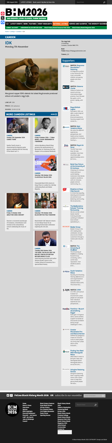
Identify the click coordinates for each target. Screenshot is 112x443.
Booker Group (75, 227)
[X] (2, 18)
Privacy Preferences (64, 432)
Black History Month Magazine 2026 (83, 28)
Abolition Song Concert (15, 215)
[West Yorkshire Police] (66, 127)
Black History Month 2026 (64, 404)
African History (45, 407)
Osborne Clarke (76, 87)
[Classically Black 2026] (46, 163)
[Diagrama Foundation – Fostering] (66, 66)
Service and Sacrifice (78, 24)
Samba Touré (11, 139)
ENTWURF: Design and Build (98, 439)
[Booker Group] (66, 226)
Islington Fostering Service (77, 370)
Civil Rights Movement (47, 411)
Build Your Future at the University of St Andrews (77, 166)
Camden (18, 31)
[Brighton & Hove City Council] (66, 190)
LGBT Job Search (28, 417)
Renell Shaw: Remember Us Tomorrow (44, 140)
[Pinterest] (2, 13)
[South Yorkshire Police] (66, 271)
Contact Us (61, 429)
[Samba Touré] (17, 125)
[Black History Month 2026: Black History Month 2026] (26, 14)
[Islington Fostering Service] (66, 369)
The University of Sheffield (75, 248)
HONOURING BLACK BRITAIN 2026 (31, 28)
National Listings (60, 24)
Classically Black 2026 (43, 177)
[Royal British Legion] (66, 108)
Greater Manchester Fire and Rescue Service (77, 332)
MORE (53, 114)
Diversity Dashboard (29, 413)
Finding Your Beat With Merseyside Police (77, 352)
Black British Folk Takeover (45, 215)
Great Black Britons (46, 405)
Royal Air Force (77, 146)
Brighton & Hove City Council (76, 190)
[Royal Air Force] (66, 145)
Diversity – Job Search (30, 415)
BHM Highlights (27, 411)
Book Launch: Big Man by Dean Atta (44, 2)
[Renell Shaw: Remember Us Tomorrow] (46, 125)
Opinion (25, 409)
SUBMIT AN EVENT (12, 28)
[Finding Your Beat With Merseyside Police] (66, 351)
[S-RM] (66, 290)
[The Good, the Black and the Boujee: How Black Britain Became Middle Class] (46, 238)
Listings (12, 31)
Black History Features (47, 403)
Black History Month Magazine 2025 (64, 422)
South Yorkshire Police (76, 272)
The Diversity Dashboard (98, 24)
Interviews (26, 407)
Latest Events (16, 24)
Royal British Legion (75, 108)
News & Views (27, 405)
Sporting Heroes (45, 415)
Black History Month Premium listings (64, 414)
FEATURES (33, 24)
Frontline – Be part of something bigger (77, 311)
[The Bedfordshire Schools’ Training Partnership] (66, 207)
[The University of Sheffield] (66, 246)
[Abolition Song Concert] (17, 200)
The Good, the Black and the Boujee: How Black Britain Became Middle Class (45, 254)
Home (7, 31)
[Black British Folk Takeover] (46, 200)
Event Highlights (45, 24)
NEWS (26, 24)
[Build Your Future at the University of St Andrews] (66, 164)
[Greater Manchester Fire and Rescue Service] (66, 329)
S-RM (79, 290)
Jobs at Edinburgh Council (28, 420)
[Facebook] (2, 22)
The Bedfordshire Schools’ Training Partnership (76, 208)
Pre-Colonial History (46, 409)
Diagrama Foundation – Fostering (77, 67)
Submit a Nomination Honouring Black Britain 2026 (64, 409)
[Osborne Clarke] (66, 87)
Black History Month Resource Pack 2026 (57, 28)
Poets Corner (44, 413)
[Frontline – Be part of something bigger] (66, 309)
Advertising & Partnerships (62, 426)
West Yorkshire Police (76, 127)
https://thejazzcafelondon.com (76, 51)
